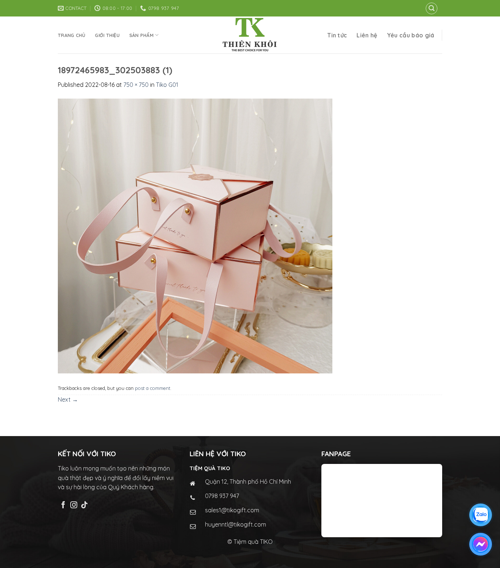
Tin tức (337, 35)
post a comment (152, 388)
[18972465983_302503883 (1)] (195, 235)
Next (68, 399)
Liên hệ (367, 35)
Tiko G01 (167, 84)
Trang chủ (71, 35)
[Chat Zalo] (480, 515)
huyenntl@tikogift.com (235, 524)
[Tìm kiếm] (431, 8)
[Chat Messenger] (480, 544)
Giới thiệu (107, 35)
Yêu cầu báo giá (410, 35)
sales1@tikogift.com (232, 510)
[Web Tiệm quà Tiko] (250, 35)
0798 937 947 (222, 495)
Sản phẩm (141, 35)
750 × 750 (136, 84)
